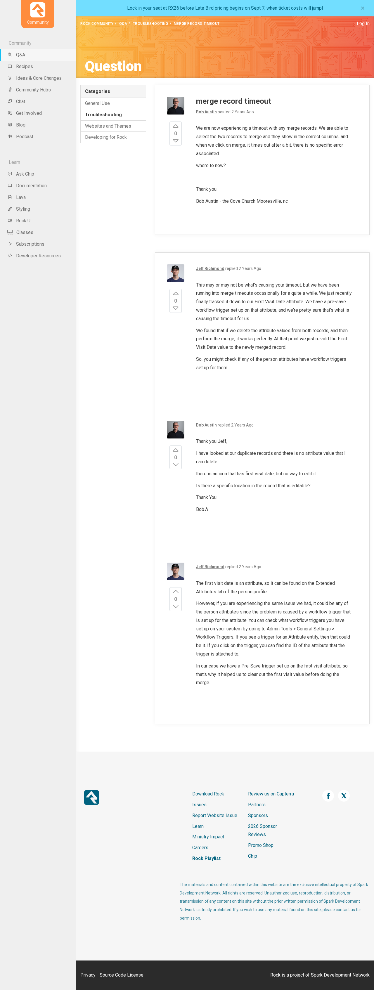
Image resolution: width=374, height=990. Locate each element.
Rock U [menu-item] (23, 220)
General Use (97, 103)
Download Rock (208, 794)
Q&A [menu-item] (20, 55)
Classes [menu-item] (24, 232)
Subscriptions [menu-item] (30, 244)
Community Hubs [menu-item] (33, 90)
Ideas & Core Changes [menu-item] (39, 78)
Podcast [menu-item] (24, 136)
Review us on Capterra (271, 794)
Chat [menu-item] (20, 101)
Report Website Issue (214, 815)
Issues (199, 804)
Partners (257, 804)
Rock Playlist (206, 858)
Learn (198, 826)
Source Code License (121, 975)
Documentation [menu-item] (31, 185)
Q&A (123, 24)
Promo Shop (260, 845)
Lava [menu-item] (21, 197)
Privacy (88, 975)
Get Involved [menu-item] (29, 113)
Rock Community (96, 24)
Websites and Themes (108, 126)
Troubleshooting (150, 24)
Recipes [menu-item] (24, 66)
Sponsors (258, 815)
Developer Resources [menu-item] (38, 256)
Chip (252, 856)
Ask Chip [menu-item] (25, 174)
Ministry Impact (208, 837)
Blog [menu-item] (20, 125)
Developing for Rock (106, 137)
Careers (200, 847)
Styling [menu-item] (23, 209)
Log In (363, 23)
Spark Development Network (340, 975)
